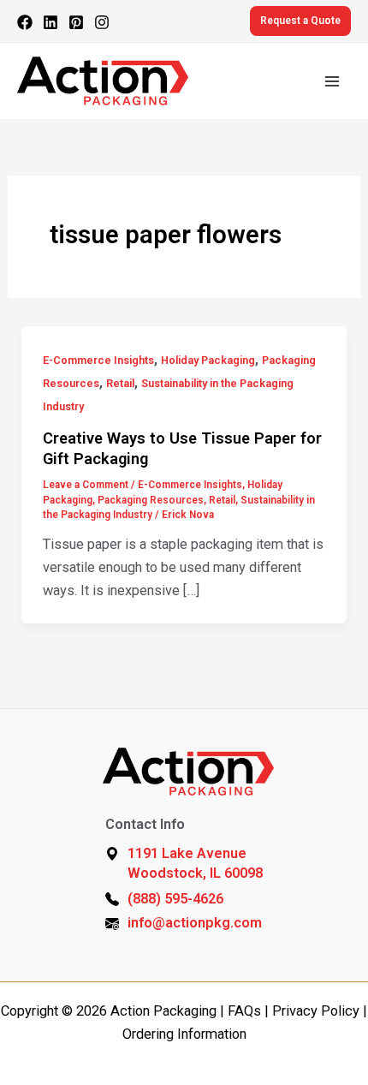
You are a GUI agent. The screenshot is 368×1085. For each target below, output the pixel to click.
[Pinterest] (76, 22)
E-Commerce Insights (98, 360)
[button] (300, 21)
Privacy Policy (315, 1011)
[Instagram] (102, 22)
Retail (120, 383)
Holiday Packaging (208, 360)
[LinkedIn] (50, 22)
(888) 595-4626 (175, 899)
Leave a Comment (85, 485)
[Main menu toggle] (331, 81)
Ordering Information (184, 1034)
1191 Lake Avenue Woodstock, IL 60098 (195, 863)
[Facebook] (25, 22)
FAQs (244, 1011)
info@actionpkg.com (195, 923)
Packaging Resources (151, 500)
